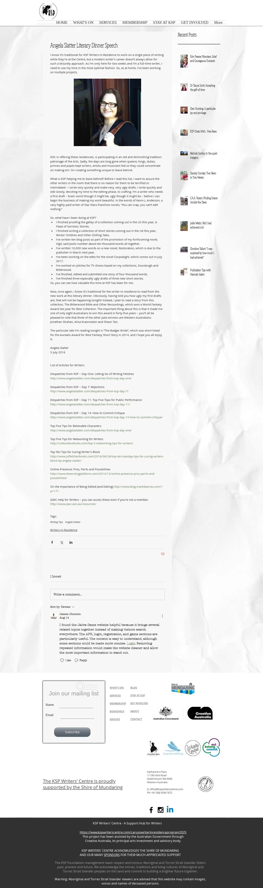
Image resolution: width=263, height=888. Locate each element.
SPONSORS (112, 855)
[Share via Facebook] (52, 542)
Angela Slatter (72, 522)
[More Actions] (162, 616)
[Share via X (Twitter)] (61, 542)
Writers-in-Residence (63, 530)
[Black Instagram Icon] (161, 810)
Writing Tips (56, 522)
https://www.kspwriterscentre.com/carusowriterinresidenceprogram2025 (133, 832)
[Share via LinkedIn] (71, 542)
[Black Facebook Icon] (151, 810)
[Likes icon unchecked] (61, 660)
